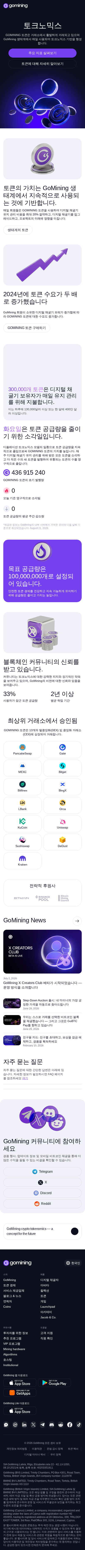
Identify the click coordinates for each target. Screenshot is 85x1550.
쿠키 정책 (55, 1454)
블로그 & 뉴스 (12, 1296)
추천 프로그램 (12, 1338)
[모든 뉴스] (77, 921)
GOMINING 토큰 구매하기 (27, 328)
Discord (46, 1193)
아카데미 (46, 1312)
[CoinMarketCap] (15, 1424)
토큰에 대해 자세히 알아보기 (42, 63)
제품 (42, 1274)
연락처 (7, 1301)
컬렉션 (44, 1290)
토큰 (43, 1296)
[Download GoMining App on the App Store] (19, 1382)
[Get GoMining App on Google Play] (54, 1382)
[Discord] (51, 1424)
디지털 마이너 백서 (34, 1454)
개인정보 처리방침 (17, 1448)
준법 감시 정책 (55, 1448)
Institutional (10, 1365)
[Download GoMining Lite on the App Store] (19, 1410)
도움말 (43, 1327)
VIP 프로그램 (11, 1343)
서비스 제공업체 (13, 1290)
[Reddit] (61, 1424)
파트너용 (7, 1327)
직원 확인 (46, 1338)
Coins (7, 1306)
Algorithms (10, 1354)
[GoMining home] (15, 5)
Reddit (46, 1203)
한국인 (75, 1263)
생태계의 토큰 (18, 230)
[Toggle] (74, 1231)
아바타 (44, 1285)
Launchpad (47, 1306)
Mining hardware (14, 1349)
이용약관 (37, 1448)
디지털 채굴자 (49, 1280)
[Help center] (6, 1424)
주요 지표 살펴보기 (42, 53)
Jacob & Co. (48, 1317)
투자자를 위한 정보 (15, 1333)
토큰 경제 (9, 1285)
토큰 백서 (73, 1448)
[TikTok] (79, 1424)
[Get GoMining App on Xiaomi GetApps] (19, 1392)
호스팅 (7, 1359)
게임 (43, 1301)
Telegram (46, 1171)
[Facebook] (70, 1424)
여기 (25, 1078)
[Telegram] (42, 1424)
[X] (33, 1424)
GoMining (9, 1280)
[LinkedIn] (24, 1424)
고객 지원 (46, 1333)
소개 (5, 1274)
